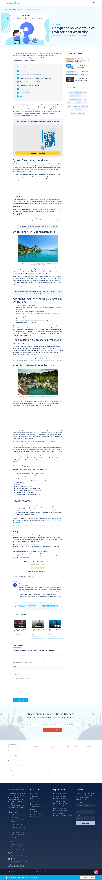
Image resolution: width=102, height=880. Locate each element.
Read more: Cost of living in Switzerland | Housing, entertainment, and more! (37, 122)
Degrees (84, 99)
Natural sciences (77, 106)
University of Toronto (60, 801)
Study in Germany (77, 747)
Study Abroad (71, 109)
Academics (71, 92)
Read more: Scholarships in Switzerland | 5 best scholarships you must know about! (38, 292)
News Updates (85, 106)
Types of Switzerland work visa (29, 71)
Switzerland (12, 9)
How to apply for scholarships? (26, 778)
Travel (79, 113)
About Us (34, 796)
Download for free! (88, 877)
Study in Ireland (67, 747)
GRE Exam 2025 (11, 752)
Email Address (81, 809)
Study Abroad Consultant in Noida (69, 758)
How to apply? (11, 773)
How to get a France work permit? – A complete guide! (27, 606)
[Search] (94, 3)
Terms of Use (43, 871)
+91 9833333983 (16, 855)
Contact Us (35, 817)
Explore (83, 2)
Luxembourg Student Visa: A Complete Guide (20, 631)
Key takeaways (24, 92)
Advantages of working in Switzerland (31, 85)
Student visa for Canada (24, 763)
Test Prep (85, 109)
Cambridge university (60, 803)
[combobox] (78, 818)
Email (41, 654)
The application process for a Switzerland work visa (35, 82)
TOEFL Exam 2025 (41, 752)
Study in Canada (26, 747)
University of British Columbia (63, 815)
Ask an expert (36, 806)
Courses (84, 95)
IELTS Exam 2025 (31, 752)
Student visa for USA (12, 763)
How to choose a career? (27, 768)
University (50, 2)
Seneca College (59, 813)
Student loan (50, 778)
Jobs (56, 2)
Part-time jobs (69, 778)
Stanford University (60, 798)
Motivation (70, 106)
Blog (6, 9)
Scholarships (63, 2)
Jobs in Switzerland (25, 89)
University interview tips (40, 768)
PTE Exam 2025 (60, 752)
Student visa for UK (36, 763)
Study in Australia (36, 747)
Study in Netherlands (56, 747)
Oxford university (59, 796)
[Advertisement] (38, 188)
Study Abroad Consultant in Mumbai (51, 758)
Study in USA (9, 747)
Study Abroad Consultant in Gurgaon (87, 758)
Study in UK (18, 747)
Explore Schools (36, 814)
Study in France (46, 747)
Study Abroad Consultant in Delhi (34, 758)
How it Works (35, 794)
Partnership (35, 799)
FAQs (21, 96)
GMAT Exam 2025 (21, 752)
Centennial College (60, 808)
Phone (78, 815)
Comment (16, 674)
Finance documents (68, 773)
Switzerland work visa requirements (30, 74)
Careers (85, 92)
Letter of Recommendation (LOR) (24, 773)
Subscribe (85, 823)
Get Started (53, 730)
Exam (43, 2)
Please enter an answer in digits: (22, 662)
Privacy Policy (35, 871)
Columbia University (60, 811)
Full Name (79, 802)
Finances (73, 102)
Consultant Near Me (73, 2)
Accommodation (59, 778)
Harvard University (60, 794)
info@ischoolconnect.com (19, 861)
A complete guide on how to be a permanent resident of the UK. (49, 606)
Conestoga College (60, 806)
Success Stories (78, 109)
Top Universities (73, 113)
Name (15, 654)
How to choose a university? (14, 768)
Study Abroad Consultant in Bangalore (16, 758)
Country (37, 2)
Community (35, 804)
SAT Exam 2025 (51, 752)
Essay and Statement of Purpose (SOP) (41, 773)
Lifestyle (78, 102)
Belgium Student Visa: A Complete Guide (38, 630)
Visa (84, 113)
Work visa (30, 576)
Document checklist (57, 773)
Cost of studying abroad (13, 778)
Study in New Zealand (88, 747)
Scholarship (35, 801)
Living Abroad (85, 102)
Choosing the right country (75, 95)
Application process (78, 92)
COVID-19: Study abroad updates (75, 99)
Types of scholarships (40, 778)
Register (90, 2)
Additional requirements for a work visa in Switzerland (35, 78)
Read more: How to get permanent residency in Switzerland (38, 226)
